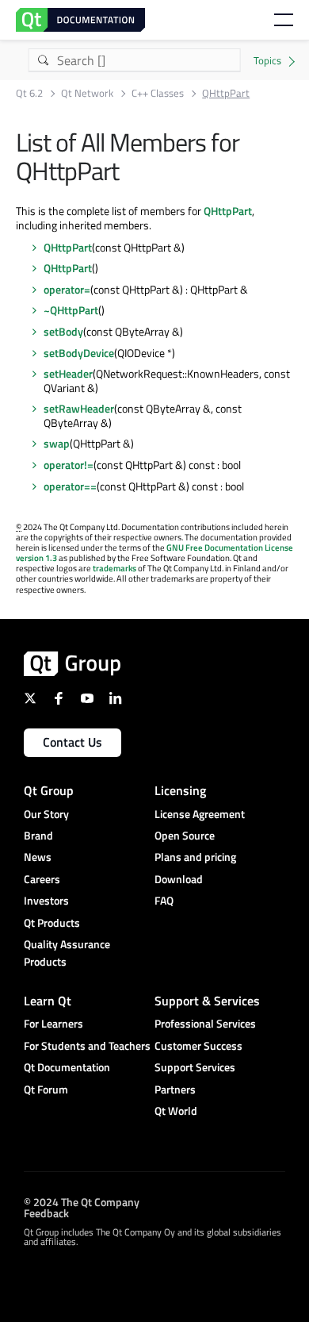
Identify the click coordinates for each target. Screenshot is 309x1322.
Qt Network (87, 93)
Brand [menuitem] (38, 835)
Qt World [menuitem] (175, 1110)
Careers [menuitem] (42, 878)
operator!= (68, 464)
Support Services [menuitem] (194, 1067)
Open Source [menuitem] (184, 835)
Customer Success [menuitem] (198, 1045)
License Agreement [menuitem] (199, 813)
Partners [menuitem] (175, 1089)
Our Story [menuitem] (46, 813)
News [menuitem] (38, 856)
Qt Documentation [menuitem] (67, 1067)
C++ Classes (158, 93)
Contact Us (72, 741)
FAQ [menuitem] (164, 900)
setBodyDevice (79, 352)
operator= (67, 289)
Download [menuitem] (178, 878)
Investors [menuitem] (46, 900)
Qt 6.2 (29, 93)
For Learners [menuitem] (53, 1023)
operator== (70, 486)
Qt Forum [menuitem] (46, 1089)
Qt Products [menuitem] (52, 922)
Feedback (46, 1212)
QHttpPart (228, 210)
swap (57, 443)
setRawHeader (79, 408)
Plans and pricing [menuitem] (195, 856)
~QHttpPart (71, 310)
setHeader (68, 373)
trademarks (114, 568)
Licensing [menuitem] (180, 790)
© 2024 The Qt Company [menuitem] (81, 1201)
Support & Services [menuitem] (207, 1000)
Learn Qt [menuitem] (47, 1000)
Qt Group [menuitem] (49, 790)
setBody (63, 331)
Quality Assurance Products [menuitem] (67, 953)
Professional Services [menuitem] (205, 1023)
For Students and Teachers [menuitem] (87, 1045)
